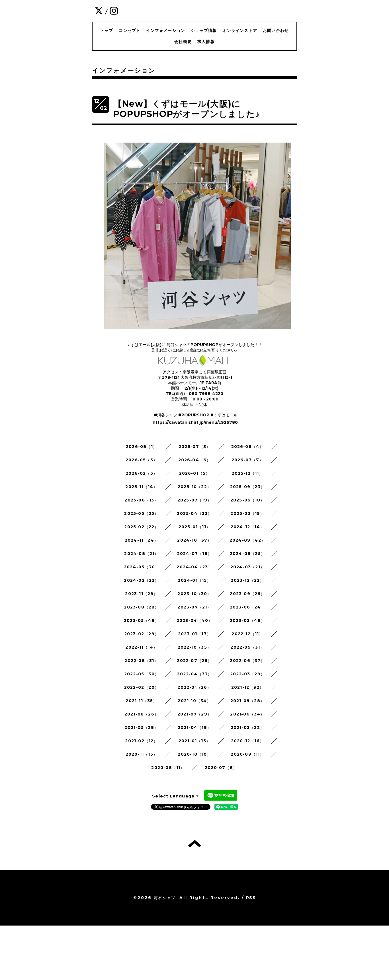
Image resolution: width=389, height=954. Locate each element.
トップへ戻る (194, 843)
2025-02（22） (141, 526)
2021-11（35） (141, 700)
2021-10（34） (194, 700)
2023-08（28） (141, 607)
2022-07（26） (194, 660)
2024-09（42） (247, 540)
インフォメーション (165, 30)
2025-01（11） (194, 526)
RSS (251, 897)
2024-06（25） (247, 553)
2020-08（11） (168, 767)
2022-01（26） (194, 687)
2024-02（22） (141, 580)
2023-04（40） (194, 620)
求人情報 (206, 41)
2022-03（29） (247, 674)
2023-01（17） (194, 633)
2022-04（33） (194, 674)
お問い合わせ (276, 30)
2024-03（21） (247, 566)
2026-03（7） (248, 459)
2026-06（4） (247, 446)
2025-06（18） (247, 500)
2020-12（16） (247, 740)
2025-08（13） (141, 500)
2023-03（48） (247, 620)
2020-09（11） (247, 754)
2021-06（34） (247, 714)
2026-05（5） (141, 459)
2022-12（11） (247, 633)
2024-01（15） (194, 580)
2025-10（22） (194, 486)
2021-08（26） (141, 714)
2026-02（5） (141, 473)
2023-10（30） (194, 593)
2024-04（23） (194, 566)
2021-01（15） (194, 740)
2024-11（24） (141, 540)
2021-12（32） (247, 687)
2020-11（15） (141, 754)
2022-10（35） (194, 647)
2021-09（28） (247, 700)
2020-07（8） (221, 767)
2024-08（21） (141, 553)
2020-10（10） (194, 754)
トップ (106, 30)
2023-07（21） (194, 607)
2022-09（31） (247, 647)
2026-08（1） (141, 446)
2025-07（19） (194, 500)
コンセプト (129, 30)
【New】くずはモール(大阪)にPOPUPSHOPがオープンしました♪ (186, 108)
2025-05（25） (141, 513)
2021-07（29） (194, 714)
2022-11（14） (141, 647)
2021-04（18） (194, 727)
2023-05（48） (141, 620)
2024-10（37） (194, 540)
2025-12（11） (247, 473)
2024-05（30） (141, 566)
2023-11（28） (141, 593)
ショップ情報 (204, 30)
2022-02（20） (141, 687)
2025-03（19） (247, 513)
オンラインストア (239, 30)
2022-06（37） (247, 660)
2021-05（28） (141, 727)
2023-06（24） (247, 607)
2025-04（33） (194, 513)
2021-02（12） (141, 740)
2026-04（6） (194, 459)
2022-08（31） (141, 660)
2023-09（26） (247, 593)
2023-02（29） (141, 633)
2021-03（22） (247, 727)
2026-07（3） (195, 446)
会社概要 (183, 41)
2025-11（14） (141, 486)
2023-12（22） (247, 580)
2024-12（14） (247, 526)
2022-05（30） (141, 674)
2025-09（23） (247, 486)
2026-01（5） (194, 473)
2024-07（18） (194, 553)
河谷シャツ (164, 897)
